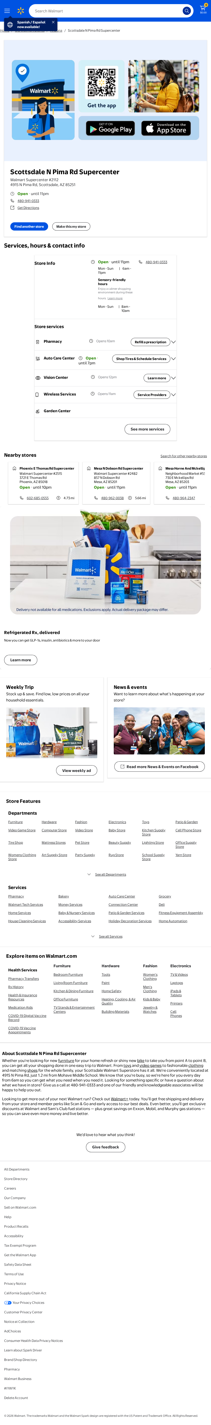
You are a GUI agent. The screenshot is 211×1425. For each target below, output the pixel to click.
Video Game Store (22, 830)
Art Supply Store (54, 855)
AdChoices (12, 1331)
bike (140, 1060)
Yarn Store (183, 855)
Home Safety (111, 991)
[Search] (187, 11)
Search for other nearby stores (184, 456)
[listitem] (115, 271)
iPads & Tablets (176, 993)
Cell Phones (176, 1013)
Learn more (115, 298)
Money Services (70, 904)
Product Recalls (16, 1226)
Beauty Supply (120, 842)
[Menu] (8, 11)
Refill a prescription (150, 342)
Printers (176, 1003)
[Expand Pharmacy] (173, 342)
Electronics (117, 822)
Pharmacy (16, 896)
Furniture (15, 822)
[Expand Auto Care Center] (173, 359)
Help (7, 1217)
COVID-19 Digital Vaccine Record (27, 1018)
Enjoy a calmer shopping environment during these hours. (115, 293)
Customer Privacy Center (23, 1312)
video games (150, 1065)
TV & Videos (179, 974)
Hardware (49, 822)
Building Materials (115, 1011)
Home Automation (173, 921)
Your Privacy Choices (28, 1302)
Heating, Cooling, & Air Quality (119, 1001)
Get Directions (28, 208)
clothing (195, 1065)
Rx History (16, 987)
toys (127, 1065)
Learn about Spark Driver (23, 1350)
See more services (147, 429)
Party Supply (85, 855)
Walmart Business (17, 1379)
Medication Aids (20, 1007)
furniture (66, 1060)
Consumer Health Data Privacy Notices (33, 1341)
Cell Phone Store (188, 830)
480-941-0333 (28, 201)
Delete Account (16, 1398)
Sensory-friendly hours (112, 282)
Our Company (15, 1198)
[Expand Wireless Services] (173, 395)
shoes (32, 1070)
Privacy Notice (15, 1283)
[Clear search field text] (180, 10)
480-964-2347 (184, 498)
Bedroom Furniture (68, 974)
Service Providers (152, 395)
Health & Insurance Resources (22, 997)
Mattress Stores (54, 842)
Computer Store (54, 830)
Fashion (81, 822)
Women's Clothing (150, 976)
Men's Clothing (150, 989)
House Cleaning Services (27, 921)
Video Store (84, 830)
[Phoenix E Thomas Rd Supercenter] (43, 483)
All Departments (16, 1169)
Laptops (176, 983)
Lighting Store (153, 842)
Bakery (63, 896)
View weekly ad (76, 770)
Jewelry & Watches (150, 1009)
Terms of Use (14, 1274)
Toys (145, 822)
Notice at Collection (19, 1322)
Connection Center (123, 904)
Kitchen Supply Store (153, 832)
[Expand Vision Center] (173, 378)
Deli (162, 904)
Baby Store (117, 830)
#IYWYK (10, 1388)
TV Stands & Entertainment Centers (74, 1009)
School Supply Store (153, 857)
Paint (106, 983)
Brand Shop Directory (20, 1360)
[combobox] (111, 10)
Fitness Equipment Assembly (181, 913)
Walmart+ (119, 1098)
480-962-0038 (112, 498)
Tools (106, 974)
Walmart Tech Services (25, 904)
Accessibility (13, 1236)
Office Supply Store (186, 844)
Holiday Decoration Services (130, 921)
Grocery (165, 896)
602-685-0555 (38, 498)
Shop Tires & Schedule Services (141, 359)
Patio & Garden (186, 822)
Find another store (29, 226)
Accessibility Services (74, 921)
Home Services (19, 913)
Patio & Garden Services (126, 913)
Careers (10, 1188)
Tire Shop (15, 842)
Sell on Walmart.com (20, 1207)
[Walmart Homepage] (20, 11)
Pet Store (82, 842)
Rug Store (116, 855)
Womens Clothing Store (22, 857)
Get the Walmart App (20, 1255)
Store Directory (16, 1179)
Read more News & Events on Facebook (163, 766)
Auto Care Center (122, 896)
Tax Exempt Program (20, 1245)
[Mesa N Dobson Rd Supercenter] (116, 483)
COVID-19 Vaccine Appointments (22, 1030)
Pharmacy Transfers (23, 979)
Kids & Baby (151, 999)
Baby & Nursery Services (76, 913)
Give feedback (105, 1147)
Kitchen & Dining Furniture (73, 991)
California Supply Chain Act (25, 1293)
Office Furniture (66, 999)
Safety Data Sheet (17, 1264)
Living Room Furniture (70, 983)
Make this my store (71, 226)
